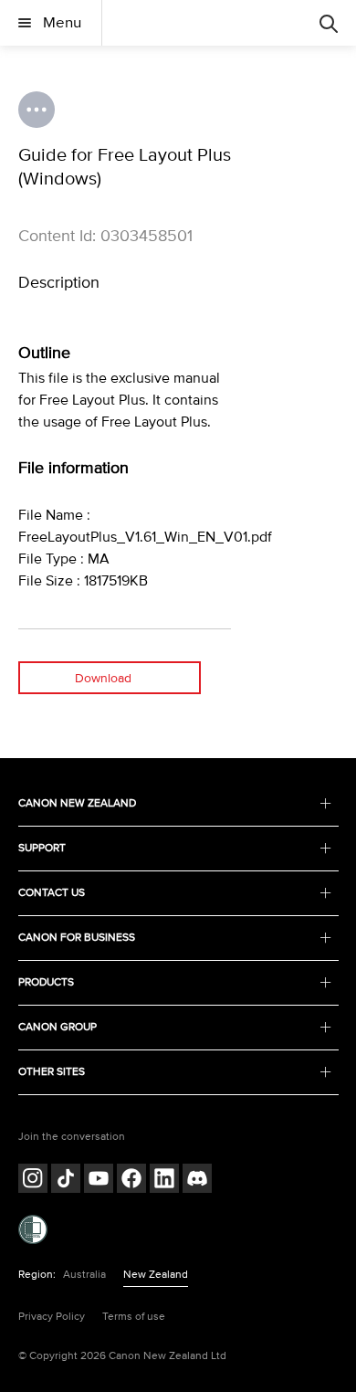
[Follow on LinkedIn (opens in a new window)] (164, 1180)
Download (103, 678)
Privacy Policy (51, 1316)
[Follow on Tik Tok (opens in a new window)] (65, 1180)
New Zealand (155, 1274)
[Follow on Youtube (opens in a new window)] (98, 1180)
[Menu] (328, 23)
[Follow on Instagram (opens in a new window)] (32, 1180)
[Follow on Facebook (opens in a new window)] (131, 1180)
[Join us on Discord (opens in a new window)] (197, 1180)
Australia (84, 1274)
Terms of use (133, 1316)
